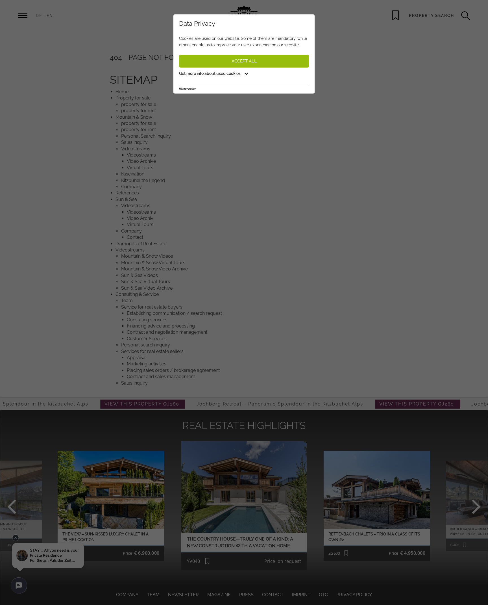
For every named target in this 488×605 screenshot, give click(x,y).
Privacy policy (187, 88)
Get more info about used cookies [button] (210, 73)
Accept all (244, 61)
